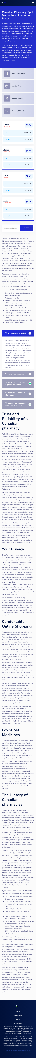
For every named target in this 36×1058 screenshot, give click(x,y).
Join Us (18, 1012)
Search (26, 228)
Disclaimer (18, 1024)
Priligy (6, 124)
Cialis (5, 175)
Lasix (5, 201)
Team (18, 1020)
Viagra (6, 150)
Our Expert (18, 1016)
